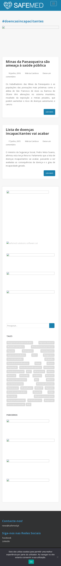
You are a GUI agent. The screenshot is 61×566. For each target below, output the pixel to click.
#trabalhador (26, 388)
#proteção (12, 396)
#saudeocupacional (16, 371)
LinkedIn (6, 541)
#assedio (37, 392)
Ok (31, 562)
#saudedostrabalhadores (18, 363)
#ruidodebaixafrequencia (30, 367)
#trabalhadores (34, 400)
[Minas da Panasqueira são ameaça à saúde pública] (30, 41)
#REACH (50, 380)
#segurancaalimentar (16, 400)
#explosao (49, 400)
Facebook (6, 537)
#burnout (11, 375)
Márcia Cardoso (32, 73)
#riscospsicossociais (16, 404)
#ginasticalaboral (46, 342)
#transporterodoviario (17, 380)
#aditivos (37, 375)
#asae (37, 363)
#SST (29, 371)
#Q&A (51, 392)
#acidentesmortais (15, 384)
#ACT (34, 355)
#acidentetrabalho (15, 359)
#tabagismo (28, 351)
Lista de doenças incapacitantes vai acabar (27, 131)
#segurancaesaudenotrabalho (20, 342)
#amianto (49, 388)
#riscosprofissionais (45, 384)
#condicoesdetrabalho (17, 392)
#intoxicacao (13, 388)
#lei (36, 380)
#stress (50, 371)
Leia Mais (49, 112)
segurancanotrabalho (16, 355)
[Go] (51, 325)
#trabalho (49, 359)
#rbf (28, 404)
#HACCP (38, 388)
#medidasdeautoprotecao (42, 347)
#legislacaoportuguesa (44, 396)
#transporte (39, 371)
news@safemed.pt (10, 525)
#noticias (49, 375)
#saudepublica (47, 351)
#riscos (50, 363)
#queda (11, 351)
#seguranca (48, 355)
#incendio (24, 375)
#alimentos (48, 367)
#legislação (12, 367)
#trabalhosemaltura (16, 347)
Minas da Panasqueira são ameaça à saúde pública (28, 63)
